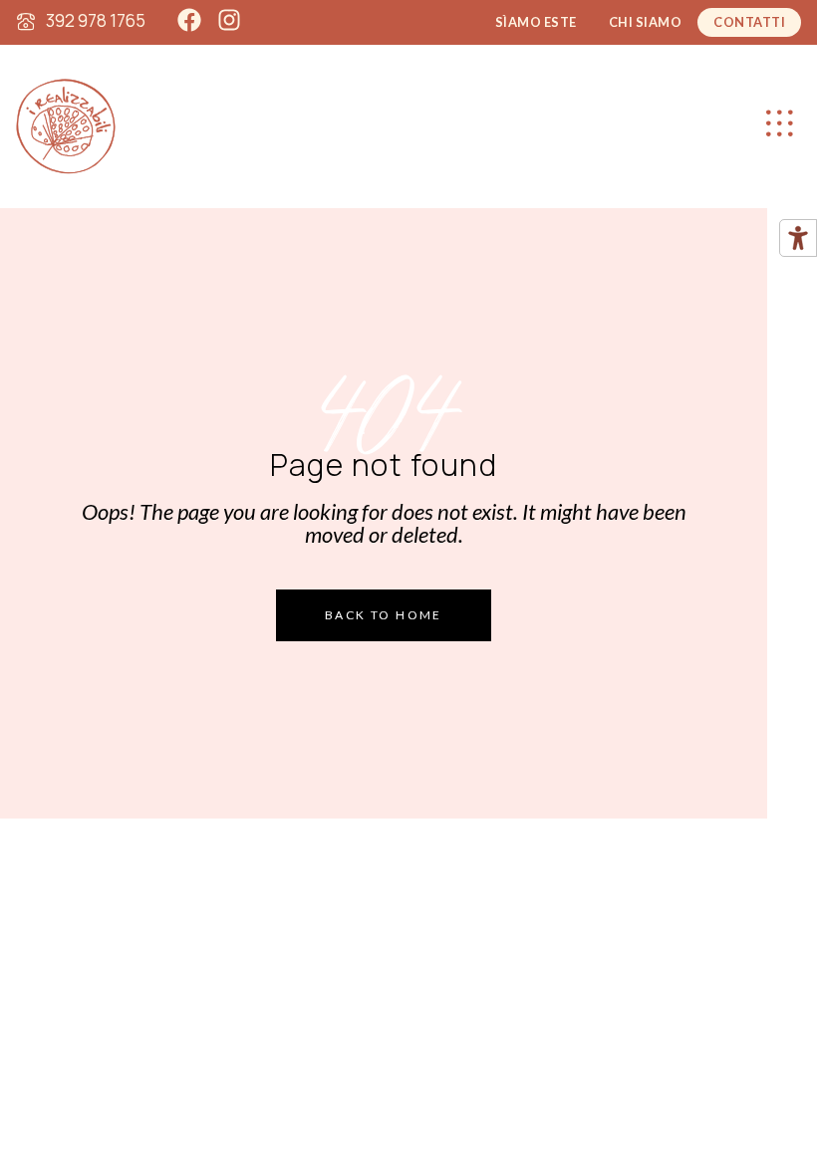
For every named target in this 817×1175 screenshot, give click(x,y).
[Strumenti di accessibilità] (798, 238)
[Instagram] (229, 20)
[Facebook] (189, 20)
